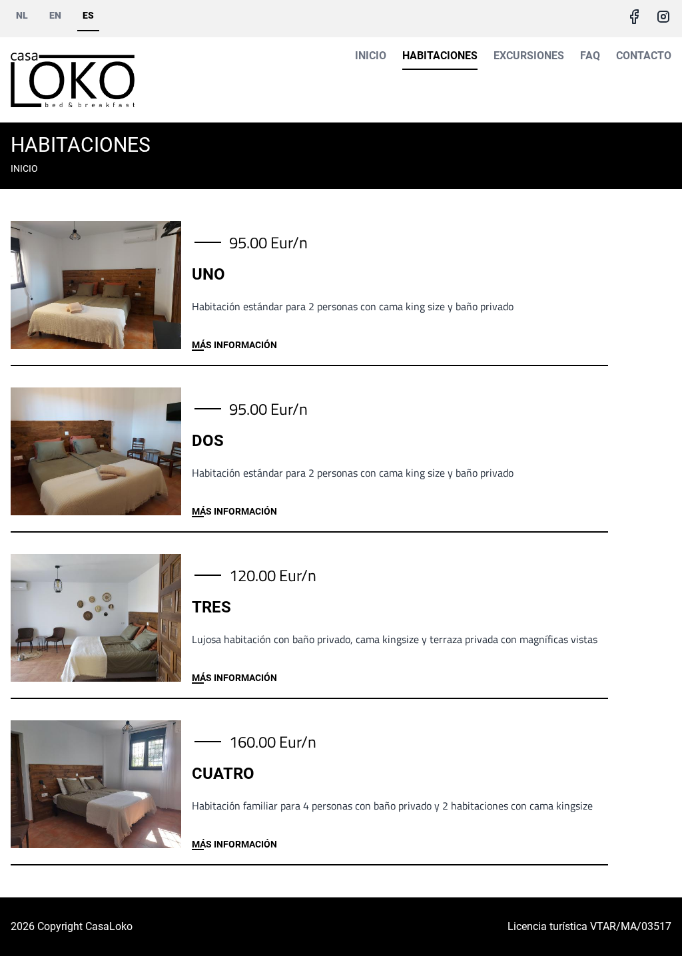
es (88, 15)
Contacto (643, 55)
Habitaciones (440, 55)
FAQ (590, 55)
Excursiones (529, 55)
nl (22, 15)
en (55, 15)
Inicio (370, 55)
